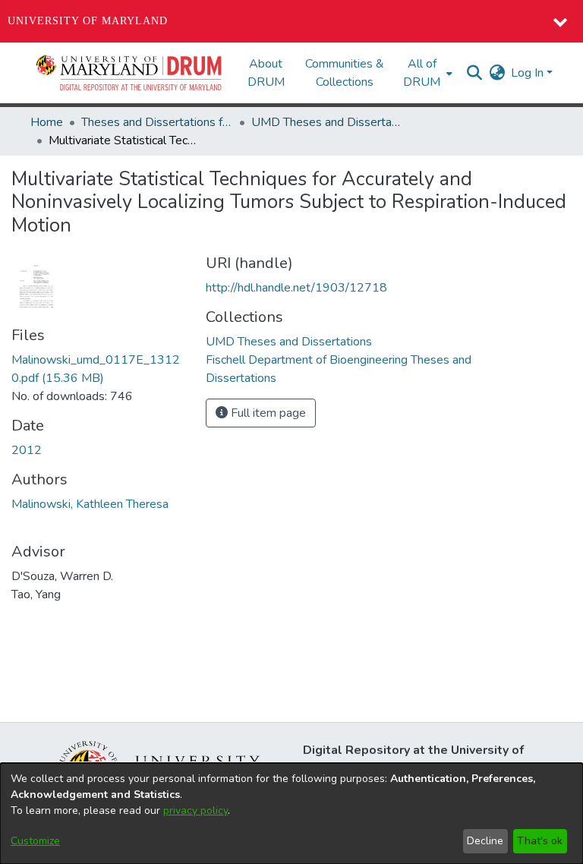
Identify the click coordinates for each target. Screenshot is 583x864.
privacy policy (195, 810)
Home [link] (46, 122)
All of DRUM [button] (421, 72)
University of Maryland (88, 21)
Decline (485, 841)
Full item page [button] (267, 413)
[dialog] (291, 813)
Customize (35, 841)
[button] (130, 72)
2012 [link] (26, 450)
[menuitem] (426, 73)
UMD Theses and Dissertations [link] (327, 122)
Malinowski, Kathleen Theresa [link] (90, 504)
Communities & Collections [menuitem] (344, 72)
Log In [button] (529, 73)
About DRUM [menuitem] (266, 72)
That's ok (540, 841)
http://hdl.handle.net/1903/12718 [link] (296, 287)
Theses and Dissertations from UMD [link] (157, 122)
